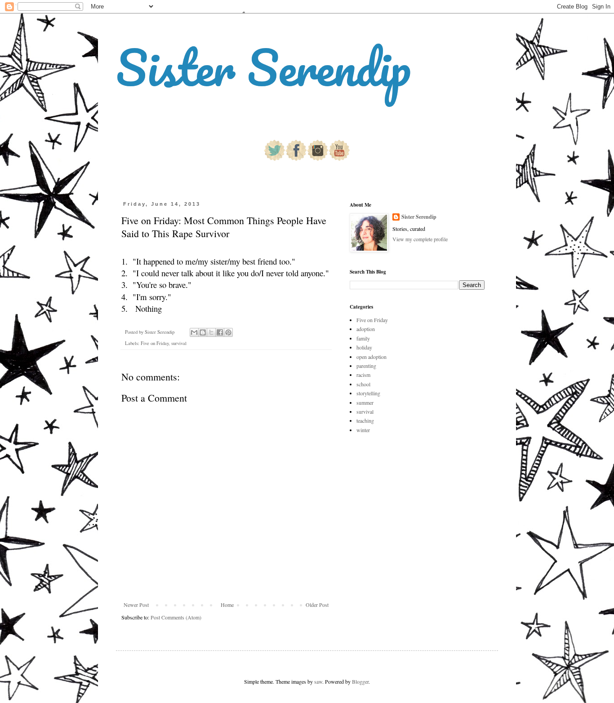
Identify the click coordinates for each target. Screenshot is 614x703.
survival (179, 343)
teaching (365, 420)
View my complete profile (420, 239)
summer (365, 402)
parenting (366, 365)
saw (318, 681)
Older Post (317, 604)
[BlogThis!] (202, 332)
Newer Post (136, 604)
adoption (365, 328)
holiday (364, 347)
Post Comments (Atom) (176, 617)
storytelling (368, 393)
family (363, 338)
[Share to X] (211, 332)
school (363, 384)
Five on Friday (155, 343)
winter (363, 429)
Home (227, 604)
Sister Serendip (263, 67)
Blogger (360, 681)
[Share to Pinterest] (228, 332)
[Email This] (194, 332)
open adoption (371, 356)
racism (363, 374)
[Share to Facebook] (219, 332)
